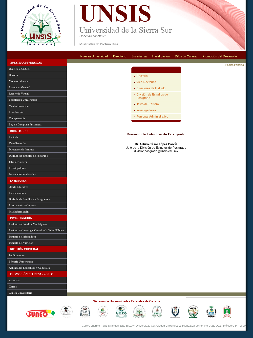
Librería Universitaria (21, 261)
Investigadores (17, 168)
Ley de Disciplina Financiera (25, 124)
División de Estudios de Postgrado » (29, 199)
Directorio (119, 56)
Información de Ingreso (22, 205)
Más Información (19, 105)
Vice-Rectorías (146, 82)
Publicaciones (16, 255)
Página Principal (234, 64)
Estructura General (19, 87)
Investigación (161, 56)
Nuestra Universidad (94, 56)
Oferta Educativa (18, 186)
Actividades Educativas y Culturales (29, 267)
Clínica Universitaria (20, 292)
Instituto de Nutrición (21, 242)
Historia (13, 74)
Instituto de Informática (22, 236)
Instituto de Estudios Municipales (28, 224)
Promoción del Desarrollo (220, 56)
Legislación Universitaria (23, 99)
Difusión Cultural (186, 56)
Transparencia (17, 118)
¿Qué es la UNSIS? (19, 68)
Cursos (13, 286)
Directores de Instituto (21, 149)
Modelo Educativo (19, 81)
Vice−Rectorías (17, 143)
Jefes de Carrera (18, 161)
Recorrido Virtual (19, 93)
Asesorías (14, 280)
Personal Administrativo (22, 174)
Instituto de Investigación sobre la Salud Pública (36, 230)
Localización (16, 112)
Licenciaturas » (17, 193)
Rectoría (13, 137)
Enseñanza (139, 56)
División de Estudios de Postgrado (28, 155)
